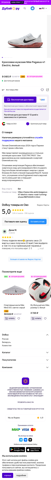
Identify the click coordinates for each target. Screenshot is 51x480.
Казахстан (6, 345)
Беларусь (6, 342)
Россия (5, 339)
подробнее (21, 475)
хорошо (7, 475)
